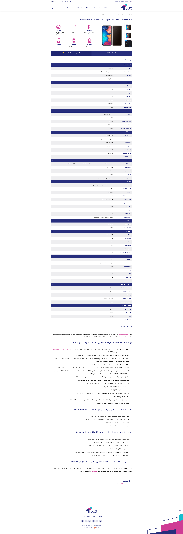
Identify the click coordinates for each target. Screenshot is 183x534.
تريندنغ (99, 7)
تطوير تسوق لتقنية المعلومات (91, 527)
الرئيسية (130, 14)
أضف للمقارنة (111, 53)
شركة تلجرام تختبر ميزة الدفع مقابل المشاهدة (123, 1)
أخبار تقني (105, 7)
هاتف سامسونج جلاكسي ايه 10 (62, 349)
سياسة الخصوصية (91, 516)
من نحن (100, 516)
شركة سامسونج (124, 334)
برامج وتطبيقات (70, 7)
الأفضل (94, 7)
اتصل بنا (83, 516)
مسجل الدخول (121, 484)
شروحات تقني (79, 7)
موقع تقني (94, 471)
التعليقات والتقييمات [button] (71, 53)
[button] (52, 8)
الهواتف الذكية (87, 7)
